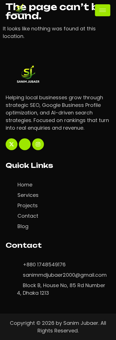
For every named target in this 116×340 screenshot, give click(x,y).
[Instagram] (38, 144)
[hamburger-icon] (102, 10)
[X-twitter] (11, 144)
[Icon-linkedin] (25, 144)
